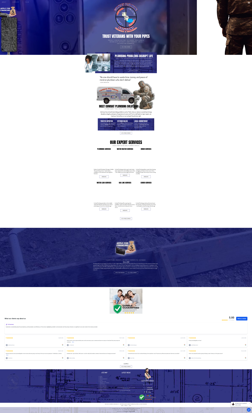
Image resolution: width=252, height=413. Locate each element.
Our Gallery (103, 381)
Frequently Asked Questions (104, 383)
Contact (102, 391)
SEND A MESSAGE (148, 384)
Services (16, 2)
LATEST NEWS (126, 373)
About (4, 2)
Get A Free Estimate (126, 47)
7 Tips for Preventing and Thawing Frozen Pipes (126, 388)
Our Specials (103, 385)
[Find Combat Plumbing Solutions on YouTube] (150, 392)
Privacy (126, 405)
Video (101, 380)
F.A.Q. (27, 2)
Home (101, 376)
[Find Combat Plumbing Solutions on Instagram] (148, 392)
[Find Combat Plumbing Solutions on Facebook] (144, 392)
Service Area (103, 387)
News (101, 390)
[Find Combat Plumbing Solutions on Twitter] (146, 392)
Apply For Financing (120, 272)
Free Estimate (103, 389)
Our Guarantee (103, 378)
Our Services (103, 386)
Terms (122, 405)
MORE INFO (104, 176)
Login (130, 405)
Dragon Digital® (129, 411)
